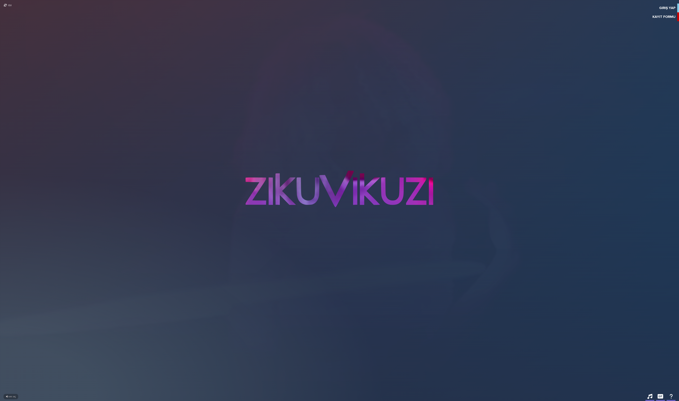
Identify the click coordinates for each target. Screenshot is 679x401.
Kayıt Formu (663, 17)
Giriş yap (667, 8)
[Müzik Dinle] (649, 397)
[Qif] (660, 397)
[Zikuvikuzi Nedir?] (671, 397)
